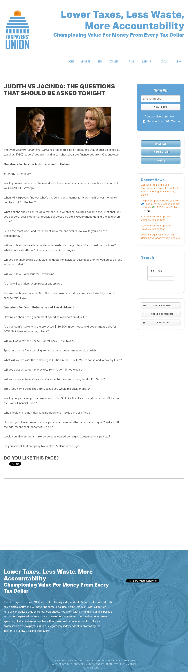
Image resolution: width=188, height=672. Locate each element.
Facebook (153, 121)
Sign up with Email (162, 305)
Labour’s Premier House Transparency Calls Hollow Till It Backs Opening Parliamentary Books (159, 189)
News (99, 61)
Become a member (160, 152)
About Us (85, 61)
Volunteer (161, 144)
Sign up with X (162, 322)
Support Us (147, 61)
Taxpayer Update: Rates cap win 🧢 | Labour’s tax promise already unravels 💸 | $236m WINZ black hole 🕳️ (160, 205)
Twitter (175, 121)
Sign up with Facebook (162, 314)
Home (71, 61)
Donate (161, 160)
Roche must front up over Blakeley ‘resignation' (156, 218)
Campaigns (114, 61)
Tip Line (130, 61)
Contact (165, 61)
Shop (178, 61)
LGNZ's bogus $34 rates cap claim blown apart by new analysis (160, 236)
